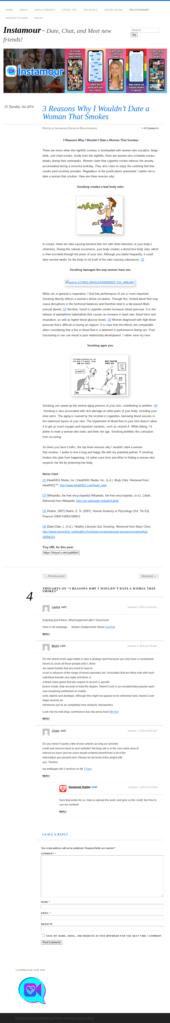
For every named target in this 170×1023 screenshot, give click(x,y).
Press (38, 18)
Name (45, 902)
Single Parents (45, 9)
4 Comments (151, 128)
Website (47, 924)
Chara (55, 730)
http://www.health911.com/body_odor (83, 485)
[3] (109, 319)
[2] (64, 309)
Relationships (139, 9)
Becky (55, 645)
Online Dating (113, 9)
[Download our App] (31, 1006)
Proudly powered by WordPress (34, 1018)
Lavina (56, 607)
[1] (142, 259)
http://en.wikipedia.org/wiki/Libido (97, 501)
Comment (48, 853)
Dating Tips (69, 9)
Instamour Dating (66, 128)
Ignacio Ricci (86, 1018)
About (23, 9)
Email (46, 913)
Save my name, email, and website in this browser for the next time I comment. (104, 936)
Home (9, 9)
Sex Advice (90, 9)
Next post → (149, 576)
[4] (155, 405)
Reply (46, 634)
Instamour (22, 30)
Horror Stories (17, 18)
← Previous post (55, 576)
